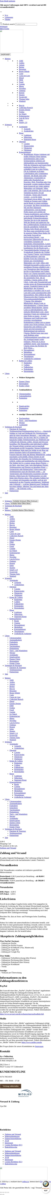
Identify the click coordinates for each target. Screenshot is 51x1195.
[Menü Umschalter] (1, 497)
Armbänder (23, 127)
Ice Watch (22, 114)
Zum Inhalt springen (7, 1)
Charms (17, 623)
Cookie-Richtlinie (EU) (13, 1145)
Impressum (39, 1046)
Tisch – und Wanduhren (28, 421)
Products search (9, 24)
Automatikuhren (25, 396)
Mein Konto (4, 29)
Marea (21, 86)
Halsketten (28, 363)
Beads (16, 621)
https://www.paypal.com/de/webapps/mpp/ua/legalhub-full (22, 1014)
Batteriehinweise (11, 1147)
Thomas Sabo (24, 99)
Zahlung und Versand (8, 848)
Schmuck (8, 125)
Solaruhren (23, 410)
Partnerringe (14, 491)
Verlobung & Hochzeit (13, 427)
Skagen (22, 95)
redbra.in (25, 1182)
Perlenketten (28, 369)
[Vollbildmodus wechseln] (3, 1192)
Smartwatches (24, 406)
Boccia (21, 105)
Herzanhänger (29, 350)
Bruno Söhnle (24, 71)
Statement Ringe (30, 140)
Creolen (27, 144)
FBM (21, 80)
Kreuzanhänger (29, 354)
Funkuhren (23, 398)
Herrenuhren (23, 384)
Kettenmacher (24, 116)
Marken (8, 59)
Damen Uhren (24, 382)
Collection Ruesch (26, 108)
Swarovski (23, 97)
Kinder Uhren (24, 386)
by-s (6, 15)
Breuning (22, 69)
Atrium (21, 65)
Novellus (22, 88)
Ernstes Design (24, 110)
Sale (6, 493)
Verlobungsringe (15, 670)
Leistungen (9, 17)
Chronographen (25, 394)
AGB (7, 1141)
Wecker (22, 423)
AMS (21, 61)
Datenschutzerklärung (13, 1139)
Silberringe (28, 137)
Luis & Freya (24, 118)
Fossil (21, 82)
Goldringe (27, 135)
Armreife (27, 129)
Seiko (21, 120)
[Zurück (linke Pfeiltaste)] (1, 1194)
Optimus (22, 91)
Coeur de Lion (24, 76)
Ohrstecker (28, 148)
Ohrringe (22, 142)
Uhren (7, 373)
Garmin (22, 84)
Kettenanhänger (25, 152)
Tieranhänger (29, 356)
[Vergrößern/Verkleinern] (1, 1192)
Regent (21, 93)
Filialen (7, 19)
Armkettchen (28, 131)
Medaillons (28, 352)
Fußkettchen (28, 367)
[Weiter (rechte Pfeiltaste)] (3, 1194)
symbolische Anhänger (32, 359)
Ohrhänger (28, 150)
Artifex (21, 63)
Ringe (21, 133)
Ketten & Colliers (25, 361)
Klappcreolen (29, 146)
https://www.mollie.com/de (32, 1042)
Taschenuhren (24, 418)
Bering (21, 67)
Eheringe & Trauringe (17, 429)
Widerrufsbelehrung (12, 1136)
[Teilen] (6, 1192)
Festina (21, 112)
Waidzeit (22, 101)
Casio (21, 74)
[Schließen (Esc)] (8, 1192)
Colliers (27, 365)
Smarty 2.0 (23, 122)
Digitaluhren (23, 408)
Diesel (21, 78)
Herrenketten (28, 371)
